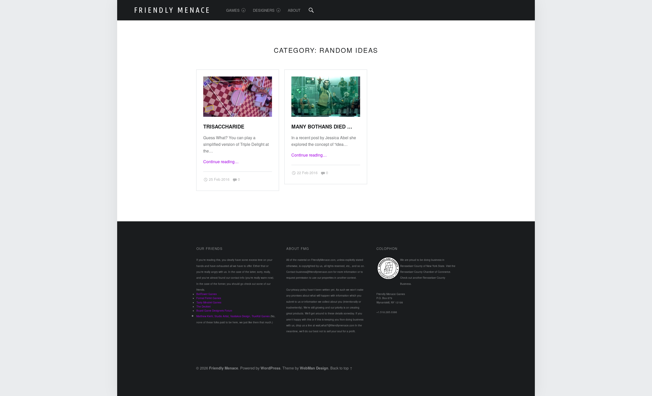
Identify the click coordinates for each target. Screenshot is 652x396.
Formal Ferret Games (208, 298)
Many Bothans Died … (321, 126)
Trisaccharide (223, 126)
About (294, 10)
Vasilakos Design (240, 316)
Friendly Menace (223, 368)
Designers (264, 10)
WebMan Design (314, 368)
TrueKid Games (261, 316)
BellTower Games (206, 294)
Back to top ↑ (341, 368)
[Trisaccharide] (237, 80)
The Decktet (203, 306)
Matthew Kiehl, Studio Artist (212, 316)
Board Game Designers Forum (214, 310)
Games (233, 10)
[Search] (311, 10)
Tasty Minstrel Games (208, 302)
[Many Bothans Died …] (325, 80)
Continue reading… (221, 161)
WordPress (270, 368)
